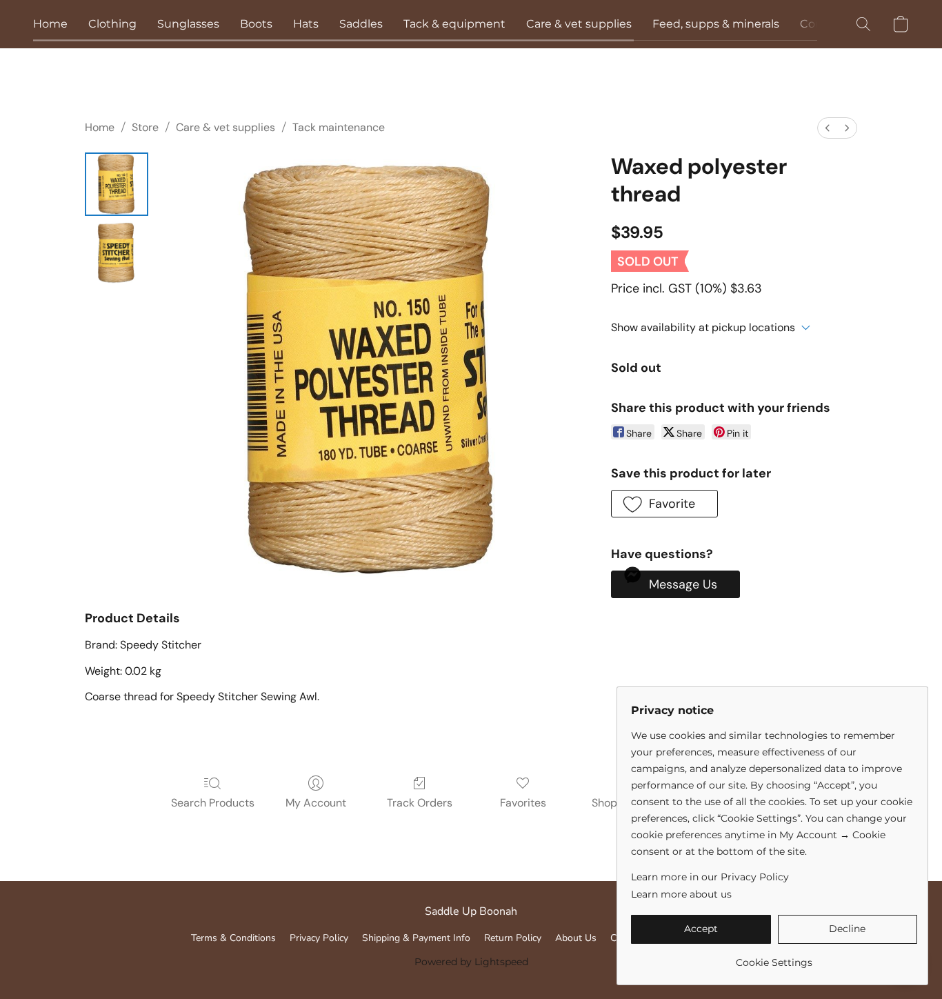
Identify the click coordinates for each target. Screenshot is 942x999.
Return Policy (512, 937)
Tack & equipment (454, 23)
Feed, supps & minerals (715, 23)
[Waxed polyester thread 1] (116, 253)
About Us (576, 937)
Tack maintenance (338, 127)
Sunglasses (188, 23)
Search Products (212, 802)
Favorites (523, 802)
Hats (306, 23)
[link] (774, 957)
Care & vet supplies (579, 23)
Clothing (112, 23)
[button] (863, 24)
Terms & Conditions (233, 937)
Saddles (361, 23)
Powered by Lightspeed (471, 962)
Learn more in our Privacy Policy (710, 877)
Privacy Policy (319, 937)
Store (145, 127)
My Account (315, 802)
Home (50, 23)
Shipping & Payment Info (416, 937)
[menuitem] (827, 128)
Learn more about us (681, 894)
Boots (256, 23)
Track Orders (419, 802)
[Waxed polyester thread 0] (116, 184)
